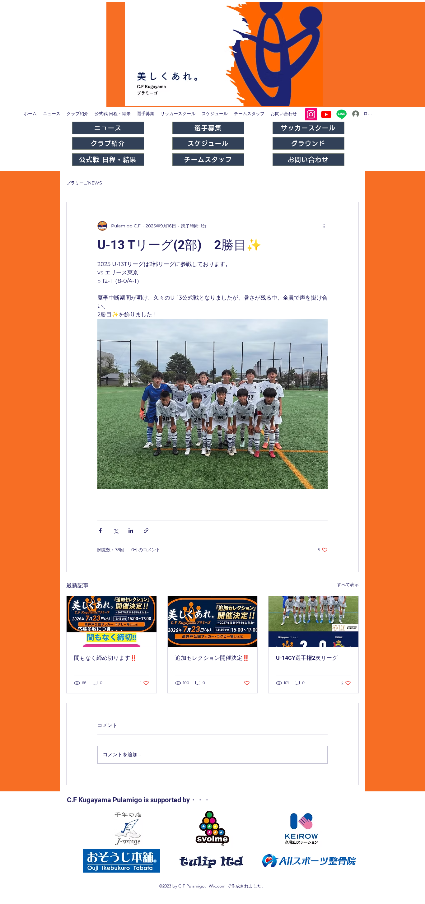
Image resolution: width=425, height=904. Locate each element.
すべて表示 (348, 584)
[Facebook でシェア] (100, 531)
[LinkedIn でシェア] (131, 531)
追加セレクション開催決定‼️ (212, 658)
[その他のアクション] (324, 226)
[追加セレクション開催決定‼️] (213, 621)
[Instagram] (311, 114)
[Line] (341, 114)
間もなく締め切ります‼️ (105, 658)
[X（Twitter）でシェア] (116, 531)
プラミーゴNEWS (84, 183)
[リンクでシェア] (146, 531)
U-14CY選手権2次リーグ (307, 658)
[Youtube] (326, 114)
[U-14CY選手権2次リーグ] (313, 621)
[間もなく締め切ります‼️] (111, 621)
